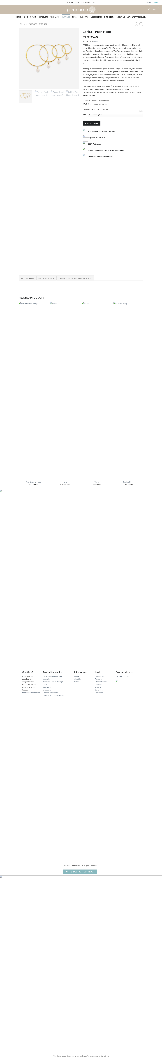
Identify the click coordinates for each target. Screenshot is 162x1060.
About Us (121, 17)
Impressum (99, 693)
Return (76, 682)
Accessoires (96, 17)
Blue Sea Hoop (128, 482)
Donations (47, 690)
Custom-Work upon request (53, 695)
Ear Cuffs (84, 17)
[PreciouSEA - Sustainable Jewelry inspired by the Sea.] (81, 9)
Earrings (66, 17)
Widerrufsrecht (100, 682)
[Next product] (136, 24)
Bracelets (43, 17)
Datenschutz (99, 684)
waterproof (47, 687)
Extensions (109, 17)
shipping (96, 41)
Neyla (65, 482)
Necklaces (55, 17)
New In (33, 17)
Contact (77, 676)
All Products (31, 24)
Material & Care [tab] (27, 278)
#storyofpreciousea (136, 17)
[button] (149, 9)
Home (18, 17)
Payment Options (122, 676)
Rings (74, 17)
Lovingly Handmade (50, 693)
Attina (96, 482)
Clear (141, 111)
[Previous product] (141, 24)
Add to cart (91, 123)
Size (84, 114)
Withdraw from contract (80, 872)
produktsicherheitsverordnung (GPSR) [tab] (75, 278)
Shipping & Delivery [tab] (46, 278)
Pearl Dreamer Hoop (33, 482)
